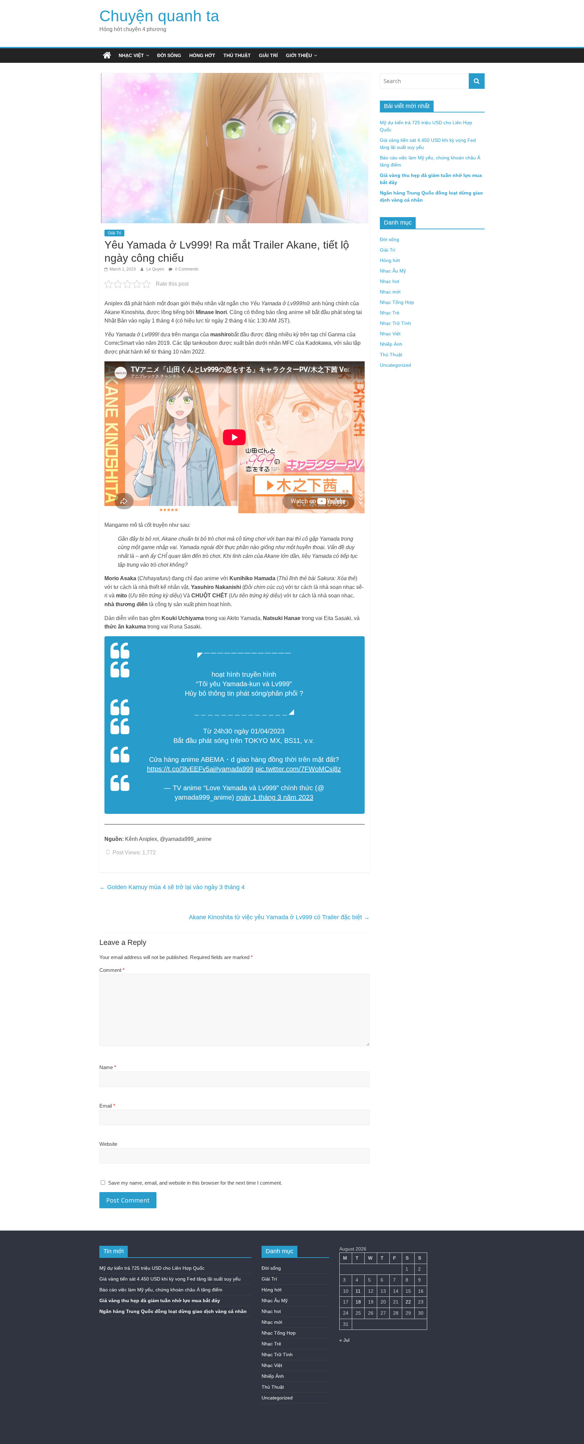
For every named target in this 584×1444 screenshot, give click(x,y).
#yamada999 (234, 769)
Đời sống (169, 55)
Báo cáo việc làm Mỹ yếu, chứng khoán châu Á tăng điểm (160, 1289)
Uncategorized (395, 365)
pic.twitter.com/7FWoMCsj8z (298, 769)
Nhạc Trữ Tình (395, 323)
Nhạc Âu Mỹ (393, 271)
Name (107, 1067)
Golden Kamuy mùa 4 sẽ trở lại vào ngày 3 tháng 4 (172, 887)
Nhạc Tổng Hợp (397, 302)
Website (108, 1144)
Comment (112, 970)
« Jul (344, 1340)
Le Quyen (155, 269)
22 (408, 1302)
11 (358, 1291)
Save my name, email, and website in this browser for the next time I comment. (195, 1183)
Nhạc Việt (131, 55)
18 (358, 1302)
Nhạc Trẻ (389, 312)
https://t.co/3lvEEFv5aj (181, 769)
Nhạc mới (390, 291)
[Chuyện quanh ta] (107, 55)
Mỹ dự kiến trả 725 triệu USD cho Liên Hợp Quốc (151, 1268)
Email (107, 1106)
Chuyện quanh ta (159, 16)
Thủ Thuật (237, 55)
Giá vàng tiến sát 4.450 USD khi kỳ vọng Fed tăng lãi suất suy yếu (170, 1279)
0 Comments (186, 269)
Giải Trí (268, 55)
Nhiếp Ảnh (391, 344)
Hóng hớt (202, 55)
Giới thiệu (299, 55)
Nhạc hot (389, 281)
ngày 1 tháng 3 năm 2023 (274, 797)
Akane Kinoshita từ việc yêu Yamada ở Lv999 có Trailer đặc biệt (279, 917)
